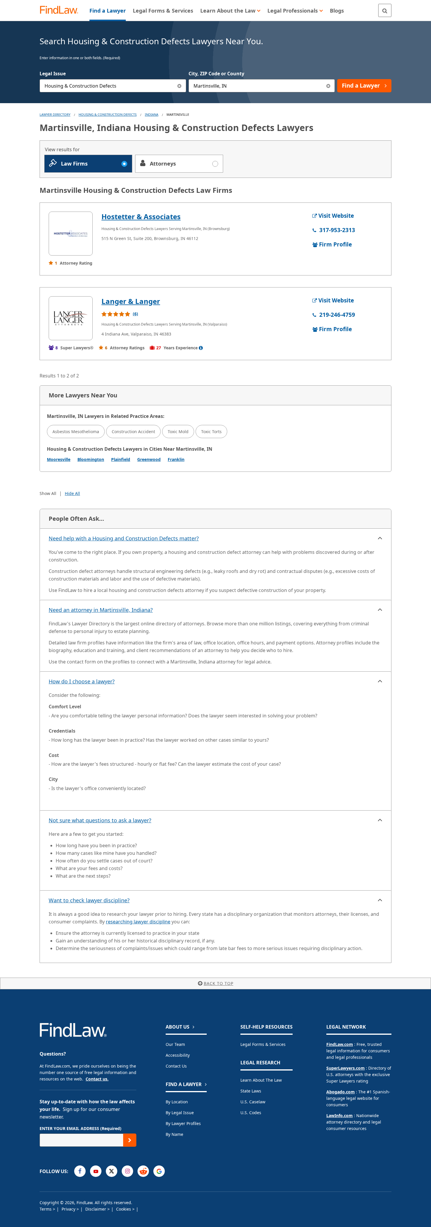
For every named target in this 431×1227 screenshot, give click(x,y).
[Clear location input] (328, 85)
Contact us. (97, 1079)
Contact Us (176, 1066)
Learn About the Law (261, 1080)
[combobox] (113, 85)
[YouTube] (95, 1171)
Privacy (69, 1209)
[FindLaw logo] (61, 10)
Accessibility (178, 1055)
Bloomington (90, 459)
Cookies (124, 1209)
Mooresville (58, 459)
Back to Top (218, 983)
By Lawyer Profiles (183, 1123)
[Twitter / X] (111, 1171)
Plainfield (120, 459)
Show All (48, 493)
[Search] (384, 10)
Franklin (176, 459)
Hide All (72, 493)
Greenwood (149, 459)
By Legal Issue (180, 1112)
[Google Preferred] (159, 1171)
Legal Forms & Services (263, 1044)
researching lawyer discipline (138, 921)
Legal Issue (53, 73)
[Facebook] (80, 1171)
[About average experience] (201, 348)
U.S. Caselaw (252, 1102)
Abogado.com (340, 1092)
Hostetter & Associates (141, 216)
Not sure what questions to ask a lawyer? (100, 820)
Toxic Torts (211, 431)
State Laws (250, 1091)
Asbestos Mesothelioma (75, 431)
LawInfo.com (339, 1115)
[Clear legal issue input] (179, 85)
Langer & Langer (130, 301)
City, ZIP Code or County (216, 73)
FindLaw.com (339, 1044)
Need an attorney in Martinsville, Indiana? (101, 609)
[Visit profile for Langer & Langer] (70, 318)
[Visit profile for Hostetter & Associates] (70, 233)
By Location (177, 1102)
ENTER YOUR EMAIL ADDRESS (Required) (80, 1128)
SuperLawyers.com (345, 1068)
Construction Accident (133, 431)
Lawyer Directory (55, 114)
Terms (46, 1209)
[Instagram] (127, 1171)
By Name (174, 1134)
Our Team (175, 1044)
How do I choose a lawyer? (82, 681)
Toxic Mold (178, 431)
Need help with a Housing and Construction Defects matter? (124, 538)
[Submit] (129, 1140)
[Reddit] (143, 1171)
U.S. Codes (250, 1112)
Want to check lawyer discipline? (89, 900)
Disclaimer (96, 1209)
